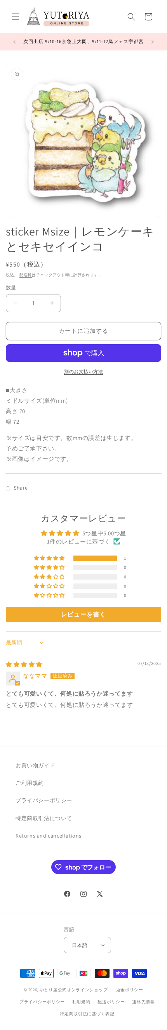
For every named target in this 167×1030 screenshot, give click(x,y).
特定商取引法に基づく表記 (87, 1013)
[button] (15, 16)
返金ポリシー (129, 989)
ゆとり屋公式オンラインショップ (74, 989)
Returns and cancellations (49, 835)
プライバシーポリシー (44, 800)
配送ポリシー (111, 1001)
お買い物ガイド (35, 765)
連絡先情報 (143, 1001)
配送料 (25, 274)
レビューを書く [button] (83, 614)
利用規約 (81, 1001)
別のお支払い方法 (83, 371)
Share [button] (21, 487)
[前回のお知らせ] (14, 41)
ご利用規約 (30, 782)
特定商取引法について (44, 818)
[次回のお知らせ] (152, 41)
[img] (24, 664)
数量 (11, 287)
